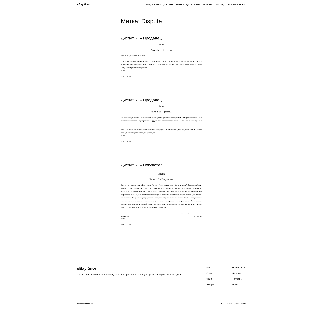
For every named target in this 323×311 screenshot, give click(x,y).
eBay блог (83, 4)
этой (153, 121)
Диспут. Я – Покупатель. (143, 165)
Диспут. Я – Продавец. (142, 38)
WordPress (241, 303)
